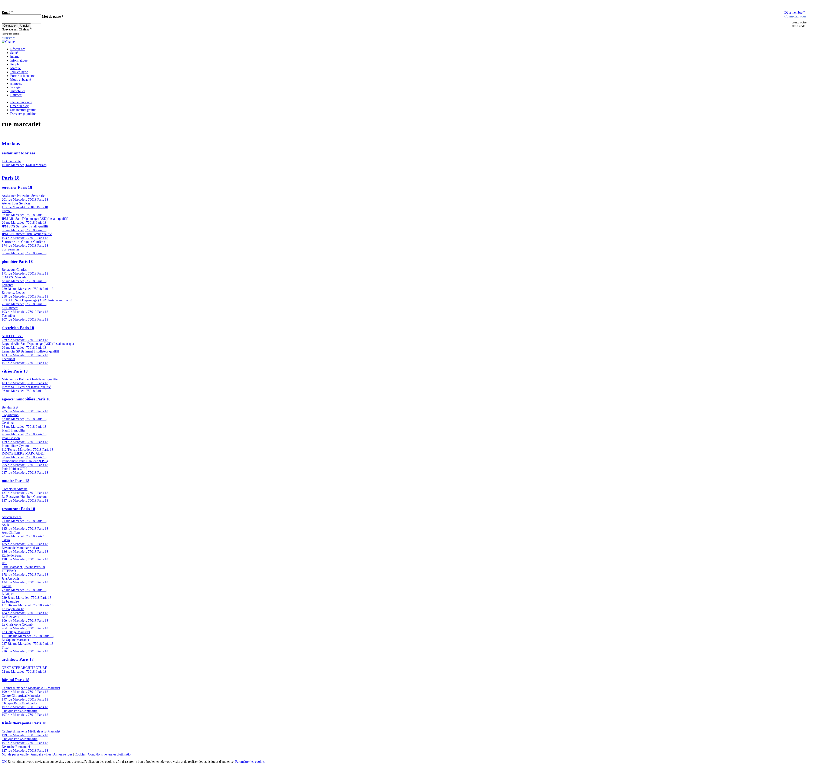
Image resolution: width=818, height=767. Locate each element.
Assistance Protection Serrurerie (23, 195)
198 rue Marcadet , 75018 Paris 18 (25, 559)
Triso (5, 647)
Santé (14, 53)
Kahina (7, 586)
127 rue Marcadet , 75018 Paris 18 (25, 750)
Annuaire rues (62, 754)
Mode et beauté (20, 79)
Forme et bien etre (22, 76)
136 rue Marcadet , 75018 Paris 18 (25, 551)
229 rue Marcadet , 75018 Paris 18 (25, 340)
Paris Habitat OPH (14, 469)
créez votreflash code (799, 24)
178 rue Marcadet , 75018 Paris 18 (25, 574)
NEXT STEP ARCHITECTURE (24, 667)
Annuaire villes (41, 754)
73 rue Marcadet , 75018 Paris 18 (24, 590)
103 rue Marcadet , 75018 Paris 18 (25, 238)
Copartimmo (10, 415)
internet (15, 56)
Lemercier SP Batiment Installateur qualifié (30, 351)
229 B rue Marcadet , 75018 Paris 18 (26, 597)
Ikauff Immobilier (13, 430)
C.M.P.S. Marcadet (14, 277)
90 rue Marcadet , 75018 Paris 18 (24, 536)
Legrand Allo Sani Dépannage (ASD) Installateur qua (38, 343)
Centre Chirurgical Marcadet (21, 695)
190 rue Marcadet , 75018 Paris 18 (25, 620)
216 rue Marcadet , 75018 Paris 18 (25, 651)
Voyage (15, 87)
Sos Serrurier (10, 249)
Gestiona (8, 423)
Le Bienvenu (10, 617)
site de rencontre (21, 102)
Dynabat (7, 285)
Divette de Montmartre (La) (20, 548)
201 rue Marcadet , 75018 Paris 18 (25, 199)
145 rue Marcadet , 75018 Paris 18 (25, 528)
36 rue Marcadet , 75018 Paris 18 (24, 215)
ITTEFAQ (9, 571)
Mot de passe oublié (15, 754)
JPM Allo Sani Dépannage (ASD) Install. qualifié (35, 218)
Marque (15, 68)
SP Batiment (10, 308)
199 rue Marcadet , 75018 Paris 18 (25, 692)
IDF (4, 563)
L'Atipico (8, 594)
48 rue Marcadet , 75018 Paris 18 (24, 281)
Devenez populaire (23, 113)
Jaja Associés (10, 578)
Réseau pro (17, 49)
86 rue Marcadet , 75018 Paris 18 (24, 230)
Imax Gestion (11, 438)
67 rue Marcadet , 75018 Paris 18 (24, 419)
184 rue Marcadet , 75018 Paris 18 (25, 613)
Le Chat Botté (11, 161)
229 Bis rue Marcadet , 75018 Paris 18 (27, 289)
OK (4, 761)
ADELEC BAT (12, 336)
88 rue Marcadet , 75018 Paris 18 (24, 457)
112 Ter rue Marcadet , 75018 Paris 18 (27, 449)
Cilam (6, 540)
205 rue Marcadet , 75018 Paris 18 (25, 411)
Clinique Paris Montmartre (19, 703)
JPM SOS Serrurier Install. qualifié (25, 226)
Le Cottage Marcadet (16, 632)
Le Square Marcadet (15, 640)
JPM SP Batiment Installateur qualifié (27, 234)
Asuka (6, 525)
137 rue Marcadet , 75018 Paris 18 (25, 493)
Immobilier (17, 91)
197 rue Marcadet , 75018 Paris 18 (25, 699)
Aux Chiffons (11, 532)
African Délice (12, 517)
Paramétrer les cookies (250, 761)
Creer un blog (19, 106)
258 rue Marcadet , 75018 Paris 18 (25, 296)
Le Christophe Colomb (17, 624)
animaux (16, 83)
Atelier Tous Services (16, 203)
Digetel (7, 211)
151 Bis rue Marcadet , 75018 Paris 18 (27, 605)
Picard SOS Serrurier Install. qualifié (26, 387)
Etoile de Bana (12, 555)
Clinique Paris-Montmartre (19, 711)
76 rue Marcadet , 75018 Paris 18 (24, 434)
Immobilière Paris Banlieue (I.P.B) (25, 461)
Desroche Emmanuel (16, 746)
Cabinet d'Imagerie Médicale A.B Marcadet (31, 688)
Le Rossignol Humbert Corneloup (25, 496)
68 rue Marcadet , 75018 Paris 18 (24, 426)
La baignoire (10, 601)
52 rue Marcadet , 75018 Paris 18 (24, 671)
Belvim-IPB (10, 407)
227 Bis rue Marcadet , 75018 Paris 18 (27, 643)
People (14, 64)
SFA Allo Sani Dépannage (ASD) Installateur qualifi (37, 300)
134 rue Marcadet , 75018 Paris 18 (25, 582)
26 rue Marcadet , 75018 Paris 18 (24, 222)
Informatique (18, 60)
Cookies (80, 754)
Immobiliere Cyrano (15, 446)
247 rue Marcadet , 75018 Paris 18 (25, 472)
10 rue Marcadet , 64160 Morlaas (24, 165)
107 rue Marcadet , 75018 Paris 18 (25, 319)
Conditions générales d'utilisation (110, 754)
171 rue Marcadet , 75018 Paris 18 (25, 273)
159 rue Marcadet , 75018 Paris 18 (25, 442)
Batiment (16, 95)
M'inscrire (8, 38)
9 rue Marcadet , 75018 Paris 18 (23, 567)
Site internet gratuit (23, 110)
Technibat (8, 315)
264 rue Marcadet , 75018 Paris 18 (25, 628)
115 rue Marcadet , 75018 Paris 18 (25, 207)
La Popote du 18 (13, 609)
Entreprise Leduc (13, 292)
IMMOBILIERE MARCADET (23, 453)
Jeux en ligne (19, 72)
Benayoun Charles (14, 269)
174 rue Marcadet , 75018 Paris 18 (25, 245)
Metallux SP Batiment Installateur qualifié (30, 379)
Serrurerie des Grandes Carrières (23, 241)
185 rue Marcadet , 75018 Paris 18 (25, 544)
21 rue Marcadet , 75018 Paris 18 (24, 521)
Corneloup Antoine (14, 489)
